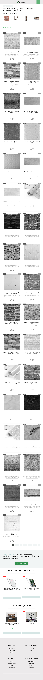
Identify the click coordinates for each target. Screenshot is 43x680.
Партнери (11, 665)
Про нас (11, 652)
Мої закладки (31, 665)
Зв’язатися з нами (31, 648)
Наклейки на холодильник (26, 21)
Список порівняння (7, 27)
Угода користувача (12, 650)
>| (39, 544)
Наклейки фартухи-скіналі (36, 22)
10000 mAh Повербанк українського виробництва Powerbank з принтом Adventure (31, 589)
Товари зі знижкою (12, 667)
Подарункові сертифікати (12, 663)
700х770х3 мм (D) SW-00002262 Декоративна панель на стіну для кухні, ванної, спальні (12, 534)
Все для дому (9, 555)
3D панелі (6, 21)
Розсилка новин (31, 667)
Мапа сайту (31, 650)
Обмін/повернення (12, 648)
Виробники (11, 661)
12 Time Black (31, 623)
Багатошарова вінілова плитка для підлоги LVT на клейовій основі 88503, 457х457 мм (12, 413)
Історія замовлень (31, 663)
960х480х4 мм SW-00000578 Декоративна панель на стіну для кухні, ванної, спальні (31, 504)
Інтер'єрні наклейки (16, 21)
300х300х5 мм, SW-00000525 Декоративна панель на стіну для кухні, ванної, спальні (12, 353)
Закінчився (11, 598)
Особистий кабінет (31, 661)
